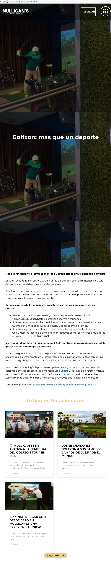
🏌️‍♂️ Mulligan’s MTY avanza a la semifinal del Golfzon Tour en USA (28, 451)
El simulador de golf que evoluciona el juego (65, 384)
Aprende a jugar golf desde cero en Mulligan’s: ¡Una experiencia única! (28, 522)
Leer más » (14, 473)
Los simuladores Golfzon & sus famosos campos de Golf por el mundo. (82, 451)
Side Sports (61, 370)
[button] (55, 555)
